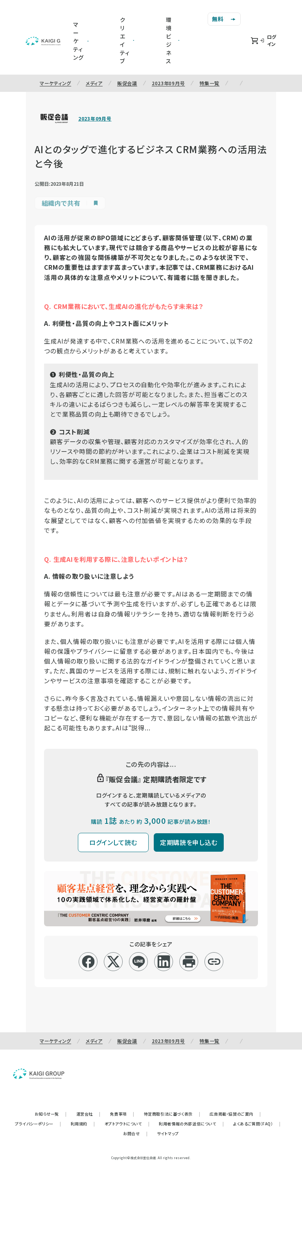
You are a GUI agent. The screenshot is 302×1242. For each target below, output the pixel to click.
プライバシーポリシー (38, 1124)
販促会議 (127, 83)
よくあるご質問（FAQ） (257, 1124)
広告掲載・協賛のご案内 (235, 1114)
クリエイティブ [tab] (125, 40)
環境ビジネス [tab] (169, 40)
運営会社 (88, 1114)
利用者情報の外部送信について (191, 1124)
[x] (113, 961)
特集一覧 (209, 83)
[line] (138, 961)
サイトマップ (168, 1133)
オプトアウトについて (127, 1124)
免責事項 (122, 1114)
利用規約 (83, 1124)
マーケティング (55, 83)
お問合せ (135, 1133)
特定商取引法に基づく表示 (172, 1114)
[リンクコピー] (214, 961)
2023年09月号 (168, 83)
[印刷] (189, 961)
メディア (94, 83)
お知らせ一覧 (50, 1114)
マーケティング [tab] (78, 40)
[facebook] (88, 961)
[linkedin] (164, 961)
